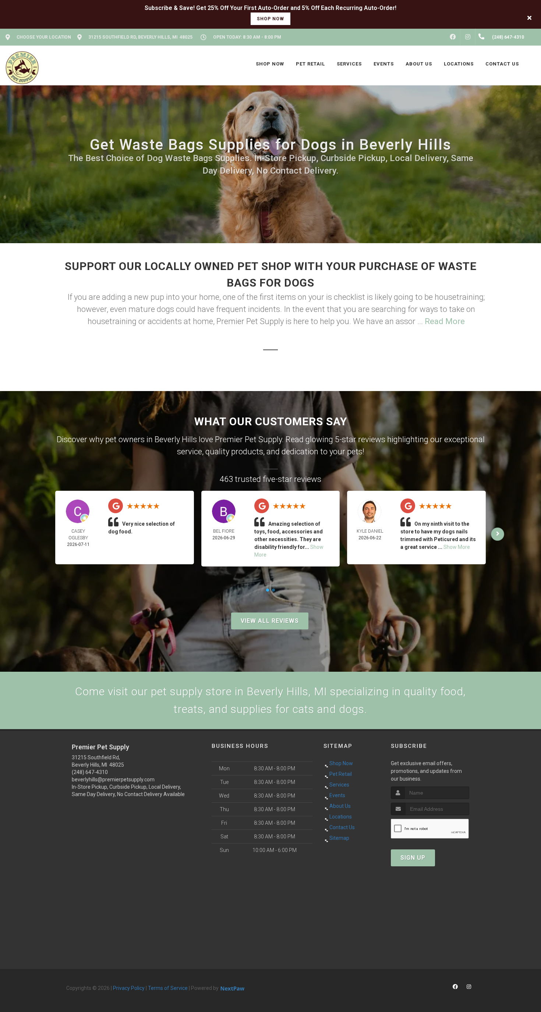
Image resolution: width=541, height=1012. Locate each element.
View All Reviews (270, 620)
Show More (456, 547)
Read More (445, 321)
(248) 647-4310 (90, 772)
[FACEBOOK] (452, 37)
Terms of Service (168, 988)
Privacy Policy (129, 988)
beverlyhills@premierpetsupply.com (113, 779)
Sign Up (412, 857)
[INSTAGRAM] (467, 37)
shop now (270, 18)
